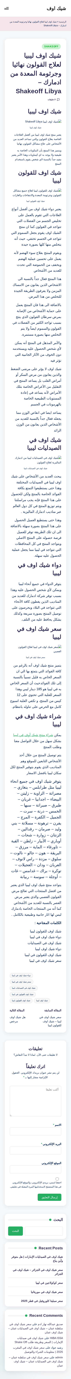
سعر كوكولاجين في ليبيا (49, 1282)
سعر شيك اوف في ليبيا (21, 982)
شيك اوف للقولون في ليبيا (22, 994)
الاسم (57, 1124)
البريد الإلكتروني (51, 1144)
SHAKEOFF (51, 46)
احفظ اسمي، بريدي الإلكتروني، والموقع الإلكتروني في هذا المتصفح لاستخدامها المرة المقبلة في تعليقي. (35, 1184)
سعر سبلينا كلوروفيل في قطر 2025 (42, 1300)
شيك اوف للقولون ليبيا (21, 1000)
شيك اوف (56, 8)
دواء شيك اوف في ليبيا (21, 975)
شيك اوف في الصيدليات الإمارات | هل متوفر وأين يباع (37, 1258)
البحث (58, 1220)
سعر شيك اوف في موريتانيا (47, 1292)
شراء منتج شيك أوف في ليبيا (33, 735)
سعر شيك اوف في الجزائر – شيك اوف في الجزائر (38, 1271)
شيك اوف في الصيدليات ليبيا (23, 988)
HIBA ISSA (56, 1338)
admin (59, 1357)
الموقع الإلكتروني (51, 1163)
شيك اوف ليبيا (42, 1000)
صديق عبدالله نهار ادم (50, 1324)
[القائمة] (7, 8)
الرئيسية (62, 21)
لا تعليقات (52, 99)
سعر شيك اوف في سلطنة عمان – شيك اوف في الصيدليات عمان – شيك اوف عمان (35, 1328)
